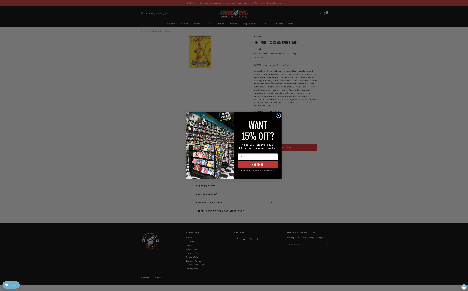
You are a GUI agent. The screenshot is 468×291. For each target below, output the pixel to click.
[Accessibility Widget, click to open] (464, 287)
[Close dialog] (278, 115)
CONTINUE (257, 164)
